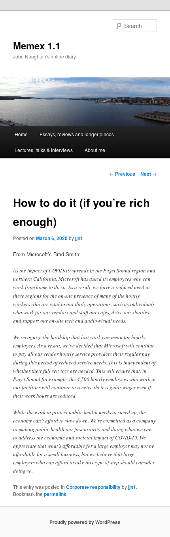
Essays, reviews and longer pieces (77, 134)
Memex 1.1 (36, 45)
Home (21, 134)
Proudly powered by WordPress (85, 522)
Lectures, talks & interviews (44, 149)
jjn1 (79, 238)
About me (95, 149)
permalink (55, 494)
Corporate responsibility (93, 486)
